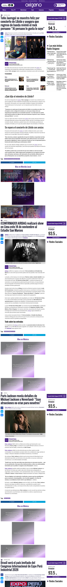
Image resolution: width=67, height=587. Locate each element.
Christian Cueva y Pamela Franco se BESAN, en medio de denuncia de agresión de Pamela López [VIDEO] (61, 76)
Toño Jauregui (10, 158)
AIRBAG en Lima (12, 331)
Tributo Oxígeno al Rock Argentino (12, 384)
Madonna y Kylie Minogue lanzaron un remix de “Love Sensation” (34, 176)
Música (4, 10)
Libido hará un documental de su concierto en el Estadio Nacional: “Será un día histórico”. (32, 80)
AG (18, 158)
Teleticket (8, 328)
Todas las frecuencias (56, 32)
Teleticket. (25, 237)
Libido (6, 33)
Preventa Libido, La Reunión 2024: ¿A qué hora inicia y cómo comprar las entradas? (32, 89)
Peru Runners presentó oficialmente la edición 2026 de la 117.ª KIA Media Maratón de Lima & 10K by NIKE (12, 211)
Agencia (15, 158)
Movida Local (7, 15)
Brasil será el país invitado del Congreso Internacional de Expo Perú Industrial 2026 (12, 176)
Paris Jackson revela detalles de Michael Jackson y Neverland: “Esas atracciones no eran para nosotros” (12, 348)
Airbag (29, 310)
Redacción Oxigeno (12, 62)
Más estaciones (41, 0)
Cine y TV (13, 10)
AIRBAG (6, 331)
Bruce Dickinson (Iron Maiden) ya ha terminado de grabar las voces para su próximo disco (34, 384)
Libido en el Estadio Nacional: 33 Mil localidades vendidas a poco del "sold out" (11, 80)
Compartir (12, 162)
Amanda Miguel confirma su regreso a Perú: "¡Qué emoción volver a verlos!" (34, 212)
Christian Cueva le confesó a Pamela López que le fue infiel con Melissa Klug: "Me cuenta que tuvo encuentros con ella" (61, 54)
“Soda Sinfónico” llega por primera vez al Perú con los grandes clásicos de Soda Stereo (23, 366)
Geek (32, 10)
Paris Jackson (8, 407)
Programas (51, 10)
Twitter (35, 162)
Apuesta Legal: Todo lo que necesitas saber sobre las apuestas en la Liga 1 (61, 69)
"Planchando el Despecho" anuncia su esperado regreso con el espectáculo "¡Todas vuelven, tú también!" (23, 193)
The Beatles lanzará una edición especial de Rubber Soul (34, 551)
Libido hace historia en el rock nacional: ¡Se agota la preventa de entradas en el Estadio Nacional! (11, 89)
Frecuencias (61, 10)
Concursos (41, 10)
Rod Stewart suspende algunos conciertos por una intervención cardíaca (34, 348)
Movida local (23, 10)
